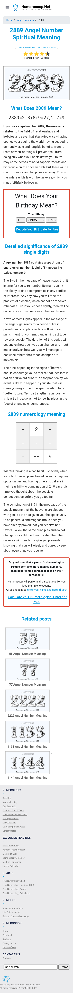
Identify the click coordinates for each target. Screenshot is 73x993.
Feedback (7, 935)
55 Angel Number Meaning (27, 653)
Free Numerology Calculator (16, 893)
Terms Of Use (9, 947)
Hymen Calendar (11, 866)
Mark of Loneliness (12, 862)
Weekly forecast (11, 818)
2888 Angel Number (26, 48)
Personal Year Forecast (14, 849)
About (5, 931)
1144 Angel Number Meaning (27, 777)
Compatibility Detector (13, 858)
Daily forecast (9, 822)
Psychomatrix (9, 806)
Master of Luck (10, 854)
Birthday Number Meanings (16, 916)
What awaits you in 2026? (15, 814)
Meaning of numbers (13, 908)
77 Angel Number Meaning (27, 684)
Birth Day (7, 798)
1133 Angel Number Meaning (27, 746)
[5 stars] (47, 53)
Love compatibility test (14, 826)
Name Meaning (10, 802)
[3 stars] (36, 53)
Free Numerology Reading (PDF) (18, 885)
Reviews (7, 939)
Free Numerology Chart (14, 881)
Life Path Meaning (11, 912)
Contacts (7, 958)
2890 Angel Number (47, 48)
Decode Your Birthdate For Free (37, 229)
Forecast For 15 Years (13, 810)
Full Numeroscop (11, 845)
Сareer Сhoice (9, 831)
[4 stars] (42, 53)
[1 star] (25, 53)
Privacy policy (9, 943)
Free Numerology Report (14, 889)
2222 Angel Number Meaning (27, 715)
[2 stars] (31, 53)
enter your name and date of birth (47, 589)
